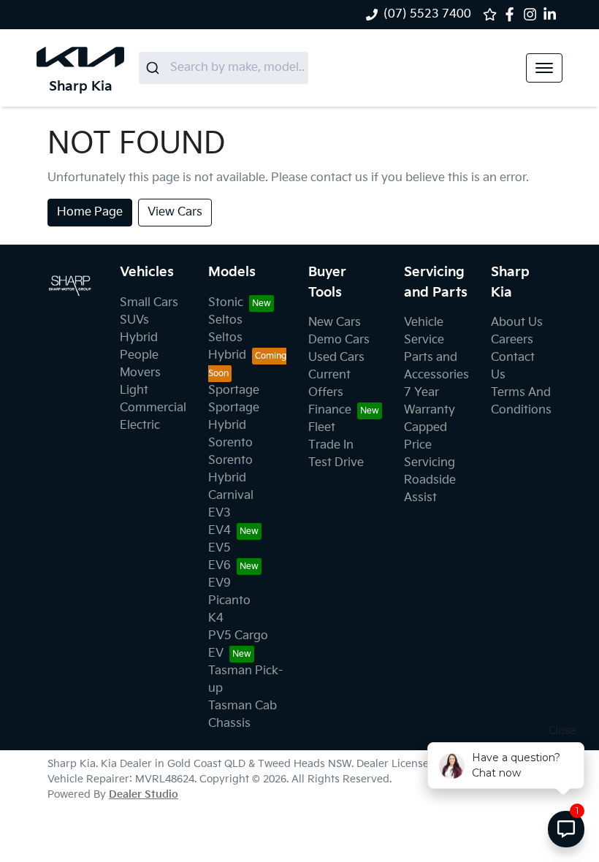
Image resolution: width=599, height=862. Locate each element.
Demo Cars (339, 340)
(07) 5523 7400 (427, 14)
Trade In (331, 445)
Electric (140, 425)
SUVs (134, 320)
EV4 (219, 531)
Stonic (225, 303)
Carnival (230, 496)
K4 (216, 618)
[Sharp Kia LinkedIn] (552, 14)
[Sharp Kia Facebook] (512, 14)
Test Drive (336, 463)
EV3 (219, 513)
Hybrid (139, 338)
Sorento (230, 443)
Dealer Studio (143, 794)
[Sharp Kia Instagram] (533, 14)
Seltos (225, 320)
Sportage (233, 390)
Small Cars (149, 303)
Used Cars (336, 358)
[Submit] (154, 68)
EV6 (219, 566)
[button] (544, 68)
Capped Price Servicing (429, 445)
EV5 (219, 548)
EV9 (219, 583)
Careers (512, 340)
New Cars (334, 322)
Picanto (229, 601)
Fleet (321, 428)
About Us (517, 322)
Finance (329, 410)
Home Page (90, 212)
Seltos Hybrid (227, 346)
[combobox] (223, 68)
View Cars (175, 212)
